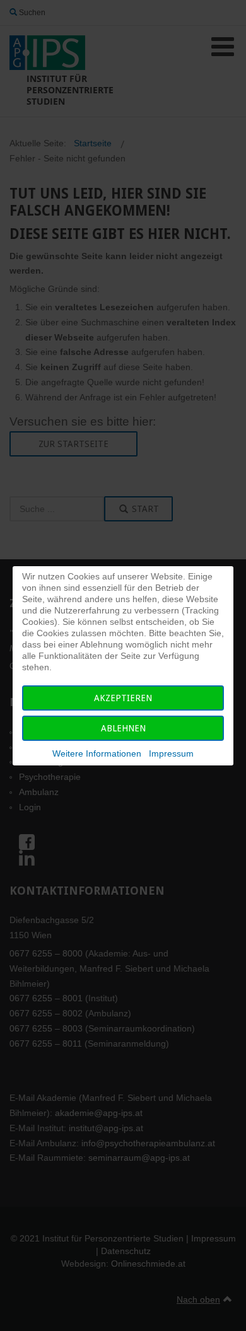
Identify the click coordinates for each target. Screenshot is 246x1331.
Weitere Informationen (96, 753)
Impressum (171, 753)
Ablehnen (123, 728)
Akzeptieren (123, 698)
